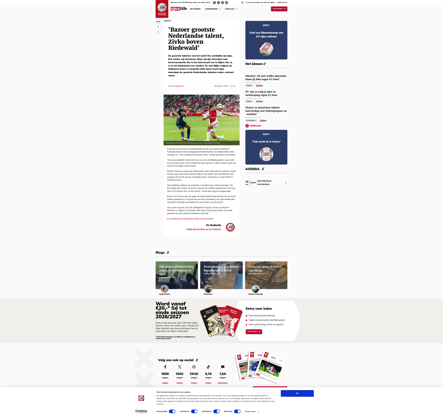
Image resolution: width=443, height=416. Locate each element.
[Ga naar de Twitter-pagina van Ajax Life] (218, 2)
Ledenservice (282, 2)
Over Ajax (229, 9)
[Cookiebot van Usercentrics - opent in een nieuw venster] (141, 411)
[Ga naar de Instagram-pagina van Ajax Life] (222, 2)
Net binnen (195, 9)
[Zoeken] (242, 3)
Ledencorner (211, 9)
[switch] (194, 411)
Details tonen (250, 411)
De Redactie (178, 86)
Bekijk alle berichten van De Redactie (204, 229)
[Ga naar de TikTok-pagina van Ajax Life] (226, 2)
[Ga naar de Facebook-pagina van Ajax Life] (214, 2)
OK (297, 393)
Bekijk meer (255, 126)
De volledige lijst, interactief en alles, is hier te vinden (190, 219)
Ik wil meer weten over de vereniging (260, 2)
